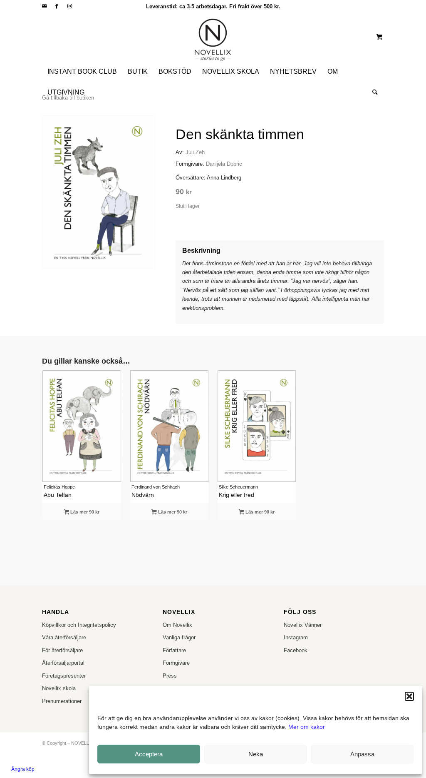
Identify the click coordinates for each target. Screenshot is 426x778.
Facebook (295, 650)
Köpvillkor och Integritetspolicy (79, 625)
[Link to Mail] (44, 6)
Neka (255, 754)
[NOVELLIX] (213, 36)
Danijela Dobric (224, 164)
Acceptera (149, 754)
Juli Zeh (195, 152)
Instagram (296, 637)
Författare (174, 650)
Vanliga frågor (179, 637)
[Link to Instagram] (69, 6)
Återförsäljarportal (63, 663)
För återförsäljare (62, 650)
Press (170, 676)
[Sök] (372, 92)
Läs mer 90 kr (84, 511)
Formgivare (176, 663)
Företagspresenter (64, 676)
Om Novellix (177, 625)
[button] (409, 696)
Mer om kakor (306, 726)
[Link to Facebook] (57, 6)
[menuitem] (82, 71)
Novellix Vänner (303, 625)
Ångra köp (23, 769)
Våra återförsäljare (64, 637)
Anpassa (362, 754)
